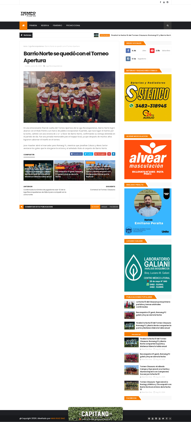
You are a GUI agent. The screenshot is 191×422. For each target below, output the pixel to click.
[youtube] (164, 2)
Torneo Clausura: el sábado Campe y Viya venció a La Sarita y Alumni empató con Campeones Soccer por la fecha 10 (98, 171)
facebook (114, 207)
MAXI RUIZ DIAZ (58, 418)
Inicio (25, 46)
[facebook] (160, 2)
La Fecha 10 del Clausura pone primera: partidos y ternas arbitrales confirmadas (153, 304)
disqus (104, 207)
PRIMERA (33, 25)
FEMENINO (57, 25)
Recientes (136, 334)
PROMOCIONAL (73, 25)
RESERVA (45, 25)
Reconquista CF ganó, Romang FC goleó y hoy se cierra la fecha (69, 174)
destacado (92, 35)
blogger (95, 207)
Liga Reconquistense (36, 46)
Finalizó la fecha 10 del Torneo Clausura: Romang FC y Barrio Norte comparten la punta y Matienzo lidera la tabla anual (38, 173)
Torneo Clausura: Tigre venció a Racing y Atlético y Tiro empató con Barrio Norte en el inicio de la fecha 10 (155, 386)
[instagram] (167, 2)
